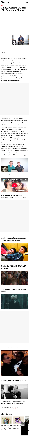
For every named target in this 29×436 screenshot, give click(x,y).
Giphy (14, 407)
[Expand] (22, 423)
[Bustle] (5, 2)
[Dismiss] (27, 423)
